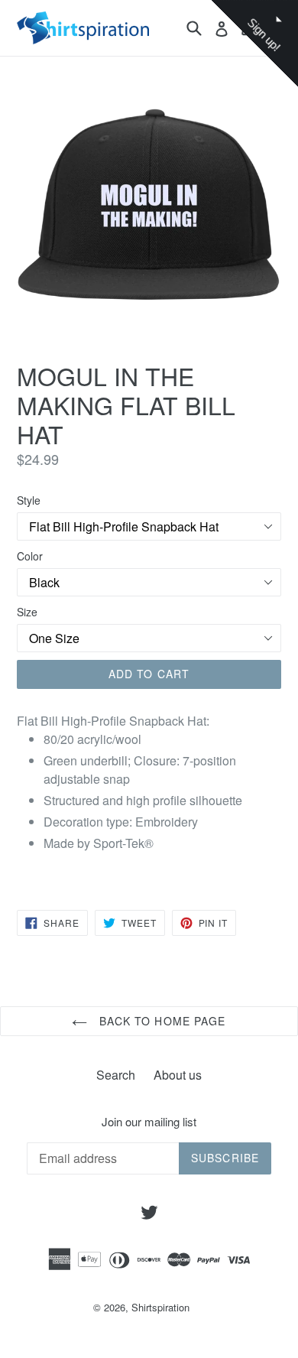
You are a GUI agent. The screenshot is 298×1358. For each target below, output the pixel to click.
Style (28, 500)
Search (115, 1074)
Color (30, 556)
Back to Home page (160, 1020)
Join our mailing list (149, 1122)
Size (27, 611)
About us (178, 1074)
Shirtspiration (160, 1307)
